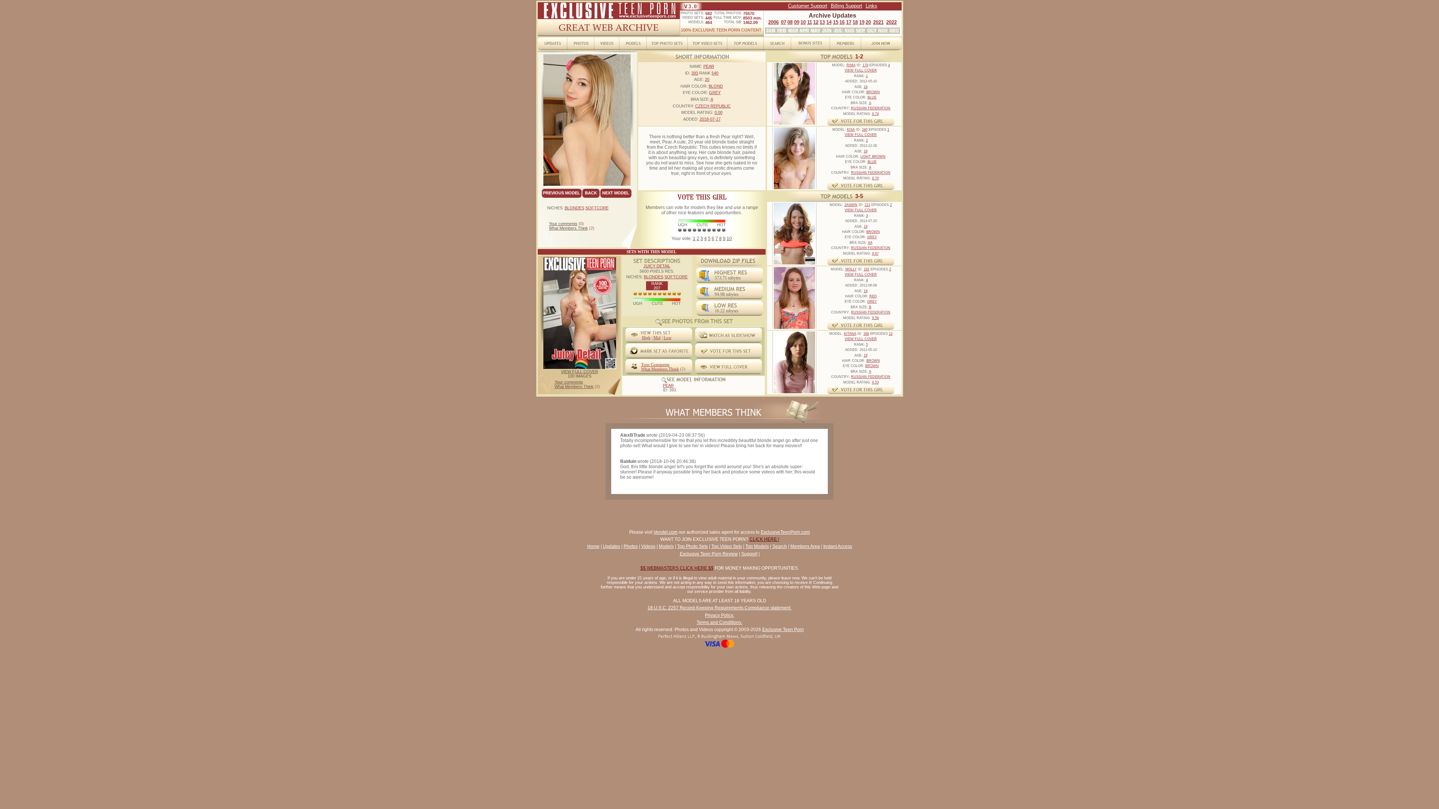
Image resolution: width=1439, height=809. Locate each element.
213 (867, 205)
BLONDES (574, 208)
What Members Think (568, 228)
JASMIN (850, 205)
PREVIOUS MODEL (561, 193)
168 (866, 334)
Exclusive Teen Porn (783, 629)
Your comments (563, 223)
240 (865, 129)
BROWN (873, 92)
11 (809, 22)
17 (848, 22)
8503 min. (752, 18)
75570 (748, 13)
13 (822, 22)
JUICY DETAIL (656, 266)
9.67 (875, 253)
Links (871, 6)
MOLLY (851, 269)
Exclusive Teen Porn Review (709, 554)
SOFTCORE (597, 208)
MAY (815, 30)
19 (862, 22)
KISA (851, 129)
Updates (611, 546)
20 (868, 22)
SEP (860, 30)
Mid (657, 337)
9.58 (875, 318)
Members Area (805, 546)
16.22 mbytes (727, 310)
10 (803, 22)
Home (593, 546)
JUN (827, 30)
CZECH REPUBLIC (713, 106)
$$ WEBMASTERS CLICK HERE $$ (677, 568)
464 (708, 22)
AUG (849, 30)
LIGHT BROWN (873, 156)
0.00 (718, 112)
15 (835, 22)
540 (715, 73)
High (646, 337)
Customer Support (807, 6)
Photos (631, 546)
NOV (883, 30)
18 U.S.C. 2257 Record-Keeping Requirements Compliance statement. (719, 607)
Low (668, 337)
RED (873, 296)
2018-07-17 (710, 119)
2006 (773, 22)
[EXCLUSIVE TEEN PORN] (609, 17)
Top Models (757, 546)
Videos (648, 546)
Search (779, 546)
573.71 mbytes (728, 278)
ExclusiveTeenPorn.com (785, 532)
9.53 (875, 382)
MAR (793, 30)
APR (804, 30)
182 (866, 269)
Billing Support (846, 6)
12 (815, 22)
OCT (872, 30)
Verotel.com (666, 532)
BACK (591, 193)
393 (694, 73)
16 (842, 22)
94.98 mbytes (727, 294)
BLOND (716, 86)
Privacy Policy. (719, 615)
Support (749, 554)
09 (796, 22)
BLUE (872, 97)
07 (783, 22)
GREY (715, 92)
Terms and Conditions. (719, 622)
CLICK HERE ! (764, 539)
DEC (894, 30)
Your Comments (655, 364)
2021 (878, 22)
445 (708, 18)
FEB (781, 30)
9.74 (875, 114)
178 (865, 65)
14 (829, 22)
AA (870, 243)
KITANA (850, 334)
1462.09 (750, 22)
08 (790, 22)
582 (708, 13)
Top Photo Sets (692, 546)
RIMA (851, 65)
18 (855, 22)
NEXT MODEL (615, 193)
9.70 (875, 178)
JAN (770, 30)
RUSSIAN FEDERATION (870, 108)
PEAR (708, 66)
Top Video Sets (726, 546)
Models (666, 546)
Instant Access (837, 546)
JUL (838, 30)
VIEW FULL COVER (579, 371)
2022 (891, 22)
